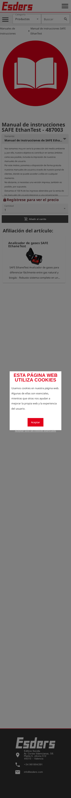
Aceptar (35, 422)
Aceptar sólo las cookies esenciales (35, 430)
